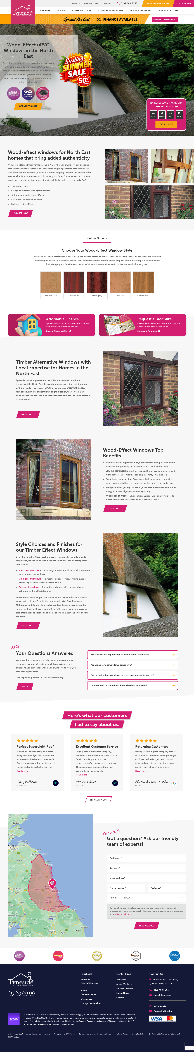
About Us (76, 3)
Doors (61, 10)
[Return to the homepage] (23, 12)
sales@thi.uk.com (162, 995)
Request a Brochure (147, 331)
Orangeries (86, 999)
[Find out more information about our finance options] (97, 19)
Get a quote (166, 124)
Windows (44, 10)
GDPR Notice (13, 1037)
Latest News (122, 993)
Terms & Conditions (87, 1034)
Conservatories (81, 10)
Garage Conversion (91, 1003)
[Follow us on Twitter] (18, 993)
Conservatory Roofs (110, 10)
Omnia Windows (89, 983)
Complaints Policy (139, 1034)
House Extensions (140, 10)
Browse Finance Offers (57, 331)
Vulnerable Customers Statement (166, 1034)
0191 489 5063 (129, 3)
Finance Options (168, 10)
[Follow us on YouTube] (32, 993)
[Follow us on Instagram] (25, 993)
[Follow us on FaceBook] (11, 993)
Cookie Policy (106, 1034)
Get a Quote (159, 1006)
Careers (120, 997)
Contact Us (107, 3)
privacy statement (123, 914)
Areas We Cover (91, 3)
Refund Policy (122, 1034)
